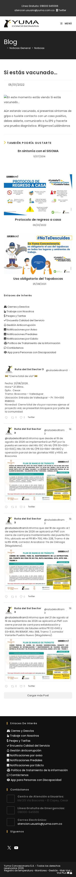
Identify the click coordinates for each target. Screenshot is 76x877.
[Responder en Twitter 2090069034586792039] (7, 597)
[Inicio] (5, 48)
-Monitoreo (40, 870)
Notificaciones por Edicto (22, 339)
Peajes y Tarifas (15, 316)
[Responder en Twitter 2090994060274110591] (7, 417)
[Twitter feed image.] (38, 480)
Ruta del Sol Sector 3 (29, 369)
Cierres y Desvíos (18, 307)
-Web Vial (64, 870)
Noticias (39, 48)
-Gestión (52, 870)
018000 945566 (49, 6)
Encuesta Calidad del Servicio (25, 320)
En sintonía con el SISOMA (38, 151)
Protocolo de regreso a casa (38, 220)
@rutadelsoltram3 (57, 370)
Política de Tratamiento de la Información (33, 343)
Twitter (62, 10)
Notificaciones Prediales (21, 334)
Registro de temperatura (18, 870)
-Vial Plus (64, 871)
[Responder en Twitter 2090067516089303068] (7, 686)
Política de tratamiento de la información (39, 770)
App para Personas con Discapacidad (31, 352)
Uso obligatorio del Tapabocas (38, 279)
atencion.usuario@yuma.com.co (34, 10)
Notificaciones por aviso (25, 755)
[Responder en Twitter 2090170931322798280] (7, 507)
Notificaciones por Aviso (21, 329)
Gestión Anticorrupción (21, 325)
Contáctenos (15, 348)
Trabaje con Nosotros (20, 311)
